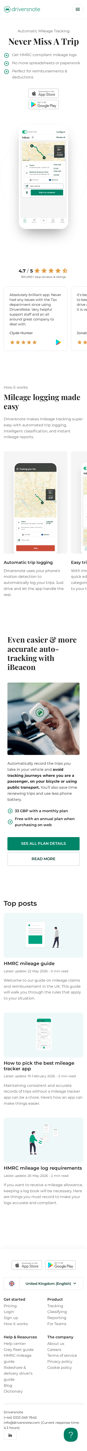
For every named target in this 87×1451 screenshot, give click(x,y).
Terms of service (62, 1355)
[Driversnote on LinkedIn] (10, 1435)
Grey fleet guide (19, 1349)
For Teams (56, 1323)
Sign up (11, 1317)
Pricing (10, 1305)
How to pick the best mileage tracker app (39, 1065)
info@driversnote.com (22, 1423)
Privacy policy (59, 1361)
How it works (16, 1323)
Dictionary (13, 1391)
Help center (15, 1343)
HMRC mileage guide (29, 963)
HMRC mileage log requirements (43, 1168)
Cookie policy (59, 1367)
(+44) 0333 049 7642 (20, 1417)
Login (9, 1311)
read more (43, 859)
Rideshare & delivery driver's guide (18, 1373)
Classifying (57, 1311)
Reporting (56, 1317)
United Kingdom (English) (48, 1283)
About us (55, 1343)
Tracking (55, 1305)
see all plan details (43, 843)
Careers (54, 1349)
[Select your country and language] (12, 1283)
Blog (8, 1385)
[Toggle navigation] (77, 9)
